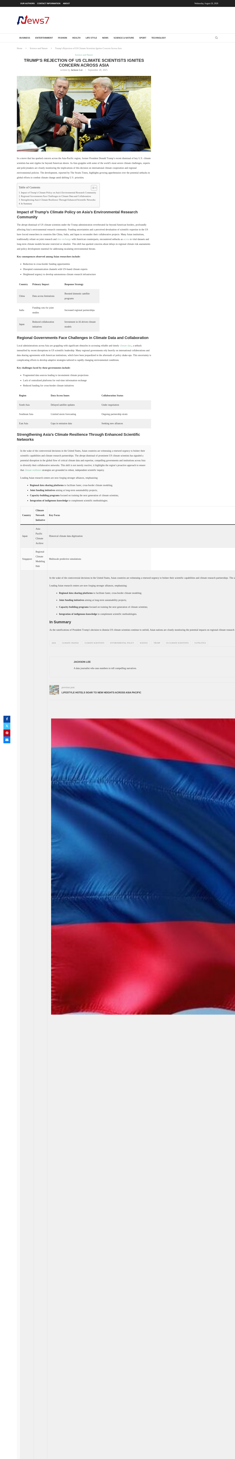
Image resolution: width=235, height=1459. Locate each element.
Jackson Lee (77, 70)
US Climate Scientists (177, 643)
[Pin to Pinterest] (6, 733)
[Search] (216, 38)
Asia (54, 643)
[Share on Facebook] (6, 719)
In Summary (26, 203)
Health (76, 38)
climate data (125, 345)
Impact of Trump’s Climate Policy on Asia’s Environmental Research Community (58, 192)
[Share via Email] (6, 739)
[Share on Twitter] (6, 726)
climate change (70, 643)
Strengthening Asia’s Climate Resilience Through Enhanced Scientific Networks (58, 200)
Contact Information (48, 3)
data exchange (64, 239)
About (66, 3)
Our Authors (27, 3)
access (126, 239)
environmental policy (122, 643)
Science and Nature (39, 48)
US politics (200, 643)
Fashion (62, 38)
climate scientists (94, 643)
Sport (142, 38)
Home (19, 48)
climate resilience (33, 470)
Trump (157, 643)
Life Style (91, 38)
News (105, 38)
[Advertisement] (155, 20)
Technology (158, 38)
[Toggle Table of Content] (92, 188)
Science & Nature (124, 38)
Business (24, 38)
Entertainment (44, 38)
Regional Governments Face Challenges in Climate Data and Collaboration (56, 196)
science (144, 643)
